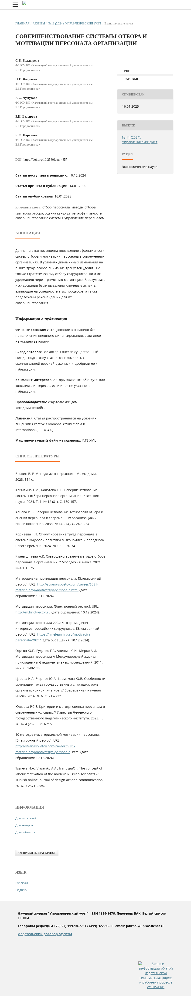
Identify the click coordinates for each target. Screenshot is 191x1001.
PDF (126, 71)
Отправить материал (36, 853)
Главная (22, 23)
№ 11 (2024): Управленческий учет (74, 23)
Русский (21, 883)
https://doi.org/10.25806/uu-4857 (45, 159)
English (21, 890)
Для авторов (24, 825)
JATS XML (131, 79)
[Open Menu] (15, 4)
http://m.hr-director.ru (33, 612)
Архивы (39, 23)
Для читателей (25, 818)
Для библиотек (26, 832)
